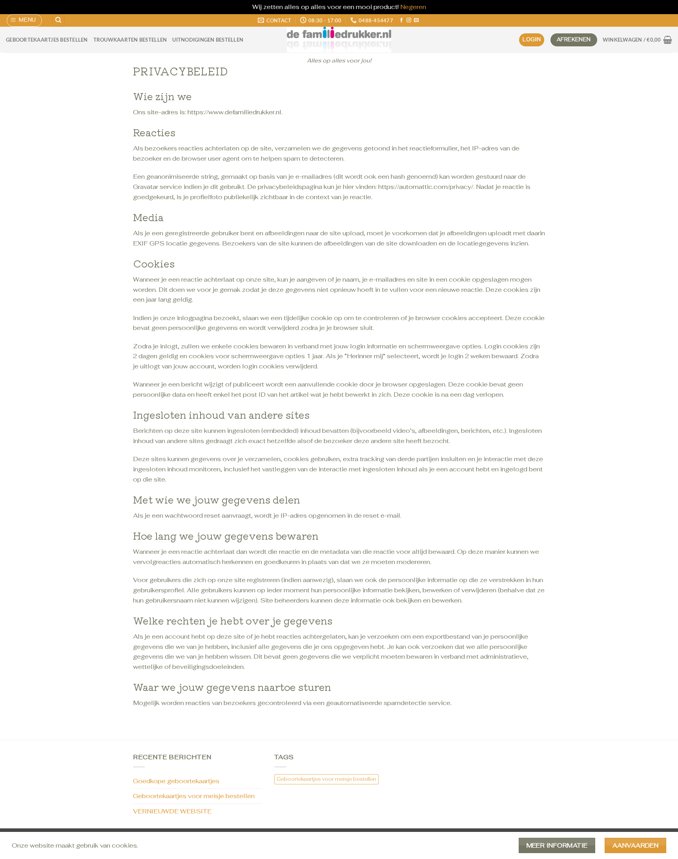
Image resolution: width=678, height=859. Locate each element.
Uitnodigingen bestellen (207, 40)
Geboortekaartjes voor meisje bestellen (194, 796)
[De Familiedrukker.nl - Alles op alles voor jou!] (339, 40)
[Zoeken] (58, 20)
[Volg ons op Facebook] (401, 20)
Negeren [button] (413, 7)
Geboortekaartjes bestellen (47, 40)
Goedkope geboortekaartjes (176, 781)
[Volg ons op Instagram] (408, 20)
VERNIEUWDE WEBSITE (172, 811)
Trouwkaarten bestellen (130, 40)
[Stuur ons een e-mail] (416, 20)
